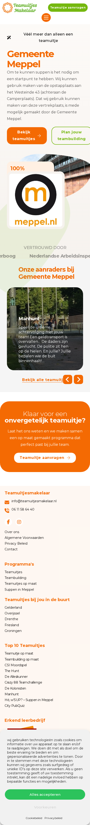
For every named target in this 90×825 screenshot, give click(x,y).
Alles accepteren (45, 794)
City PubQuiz (14, 706)
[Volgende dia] (78, 379)
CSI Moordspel (16, 665)
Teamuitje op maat (19, 653)
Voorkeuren (45, 807)
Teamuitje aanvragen (68, 7)
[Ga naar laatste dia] (67, 379)
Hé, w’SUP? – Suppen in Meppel (29, 700)
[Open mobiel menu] (46, 17)
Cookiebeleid (34, 818)
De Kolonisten (15, 688)
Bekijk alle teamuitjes (45, 380)
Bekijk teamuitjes (23, 135)
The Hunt (12, 671)
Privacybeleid (53, 818)
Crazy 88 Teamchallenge (23, 682)
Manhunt (12, 694)
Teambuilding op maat (22, 659)
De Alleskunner (16, 677)
